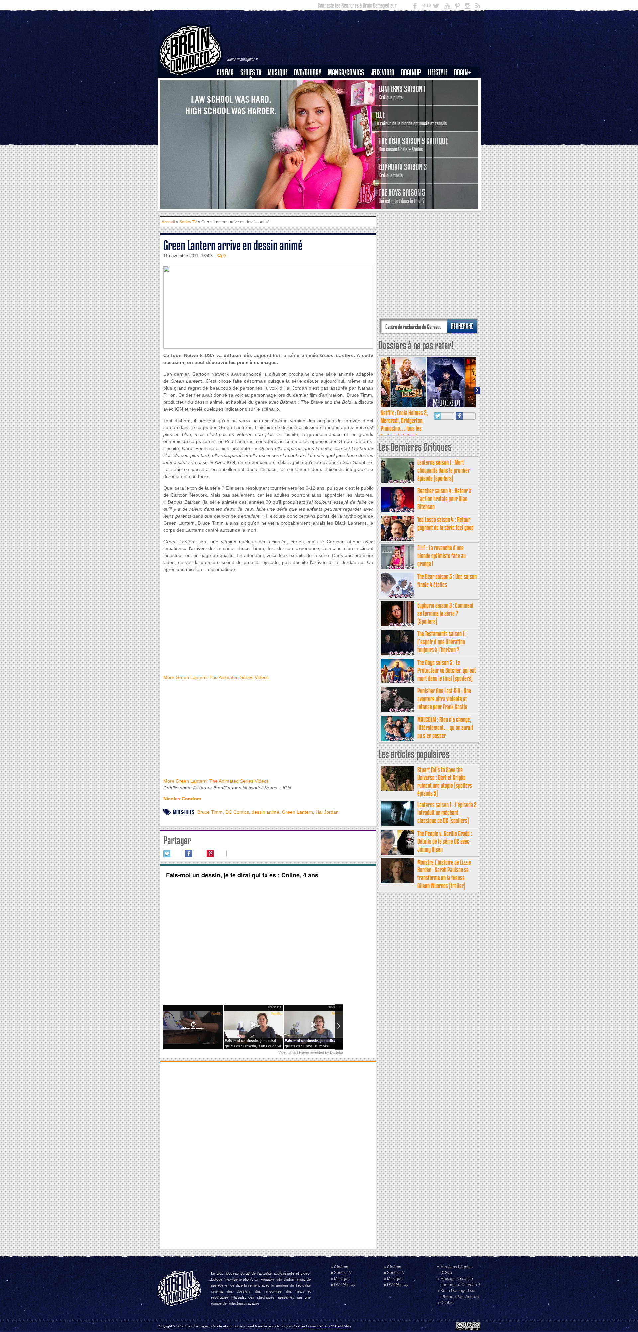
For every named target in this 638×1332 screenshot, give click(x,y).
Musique (277, 72)
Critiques (228, 84)
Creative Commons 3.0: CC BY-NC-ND (321, 1326)
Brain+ (463, 72)
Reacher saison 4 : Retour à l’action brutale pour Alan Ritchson (444, 499)
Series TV (250, 72)
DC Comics (237, 812)
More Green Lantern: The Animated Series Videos (216, 677)
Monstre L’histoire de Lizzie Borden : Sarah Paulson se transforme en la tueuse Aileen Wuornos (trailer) (444, 874)
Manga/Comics (346, 72)
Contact (447, 1302)
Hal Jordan (327, 812)
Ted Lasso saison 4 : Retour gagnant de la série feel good (445, 523)
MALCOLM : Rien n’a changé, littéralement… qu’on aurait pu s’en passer (445, 727)
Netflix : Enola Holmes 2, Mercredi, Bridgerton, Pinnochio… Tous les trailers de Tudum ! (404, 424)
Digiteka (336, 1052)
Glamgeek (439, 95)
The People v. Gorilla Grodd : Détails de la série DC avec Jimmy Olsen (444, 841)
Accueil (168, 222)
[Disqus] (268, 1155)
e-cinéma (228, 106)
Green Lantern (297, 812)
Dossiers (227, 95)
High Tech (439, 106)
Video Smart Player (293, 1052)
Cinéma (225, 72)
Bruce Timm (210, 812)
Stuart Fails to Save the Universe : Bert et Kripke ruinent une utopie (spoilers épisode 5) (444, 781)
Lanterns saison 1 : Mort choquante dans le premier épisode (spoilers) (443, 470)
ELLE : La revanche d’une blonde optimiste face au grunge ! (441, 556)
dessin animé (265, 812)
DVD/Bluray (307, 72)
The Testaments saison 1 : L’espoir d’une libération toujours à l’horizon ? (442, 642)
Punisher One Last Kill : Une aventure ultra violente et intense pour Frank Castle (444, 699)
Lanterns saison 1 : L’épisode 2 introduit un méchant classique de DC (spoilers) (447, 813)
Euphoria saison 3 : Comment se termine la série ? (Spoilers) (445, 613)
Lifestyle (437, 72)
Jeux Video (382, 72)
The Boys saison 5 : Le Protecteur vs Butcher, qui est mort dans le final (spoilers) (446, 670)
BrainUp (411, 72)
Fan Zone (465, 84)
